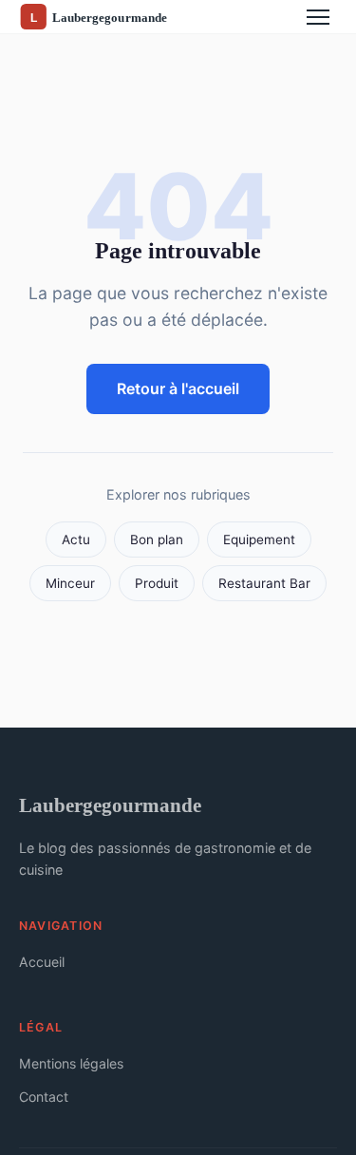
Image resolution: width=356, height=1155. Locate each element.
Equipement (259, 539)
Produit (156, 583)
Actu (76, 539)
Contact (43, 1097)
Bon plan (156, 539)
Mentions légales (71, 1063)
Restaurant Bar (264, 583)
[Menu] (318, 17)
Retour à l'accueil (178, 388)
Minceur (70, 583)
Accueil (42, 962)
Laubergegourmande (110, 805)
